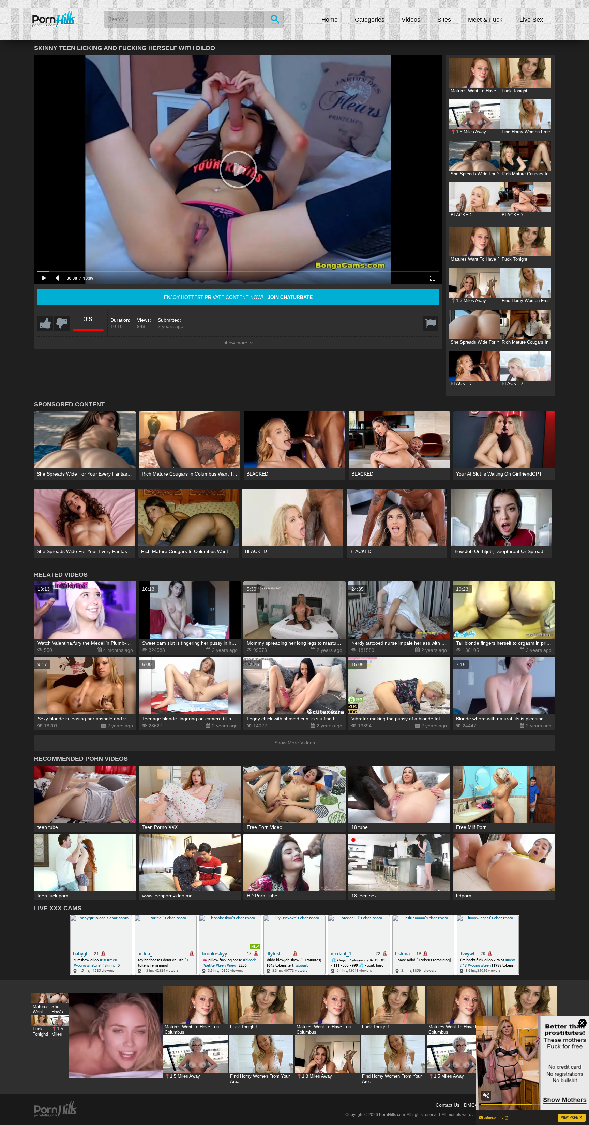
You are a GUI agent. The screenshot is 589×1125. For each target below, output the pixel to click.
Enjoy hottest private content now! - (238, 297)
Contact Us (447, 1105)
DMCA (471, 1105)
